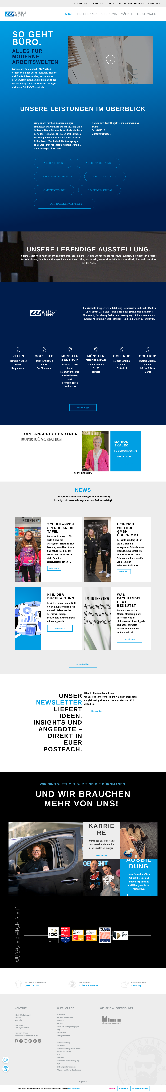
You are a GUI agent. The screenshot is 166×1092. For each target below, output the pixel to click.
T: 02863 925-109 (122, 456)
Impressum (61, 1058)
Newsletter (60, 1020)
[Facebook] (16, 1041)
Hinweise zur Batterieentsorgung (68, 1061)
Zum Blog (136, 985)
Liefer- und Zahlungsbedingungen (68, 1026)
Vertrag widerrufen (63, 1035)
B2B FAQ (59, 1023)
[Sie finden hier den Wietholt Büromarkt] (5, 1068)
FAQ (58, 1029)
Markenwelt (61, 1014)
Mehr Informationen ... (75, 1088)
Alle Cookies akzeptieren (140, 1088)
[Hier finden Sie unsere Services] (5, 1060)
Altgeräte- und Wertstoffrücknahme (69, 1070)
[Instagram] (21, 1041)
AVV (58, 1064)
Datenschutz (61, 1045)
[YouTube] (25, 1041)
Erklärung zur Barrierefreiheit (66, 1067)
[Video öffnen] (110, 59)
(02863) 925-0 (32, 985)
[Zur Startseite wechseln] (15, 14)
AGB (58, 1055)
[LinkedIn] (30, 1041)
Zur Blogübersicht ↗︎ (83, 664)
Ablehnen (112, 1088)
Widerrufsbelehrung (63, 1042)
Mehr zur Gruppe (83, 407)
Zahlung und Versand (64, 1052)
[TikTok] (39, 1041)
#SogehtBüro (83, 1081)
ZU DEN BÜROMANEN (83, 473)
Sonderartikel (61, 1032)
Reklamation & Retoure (65, 1017)
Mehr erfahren (101, 855)
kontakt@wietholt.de (22, 1028)
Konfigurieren (123, 1088)
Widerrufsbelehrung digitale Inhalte (68, 1048)
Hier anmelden (96, 711)
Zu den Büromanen (88, 985)
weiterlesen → (54, 568)
